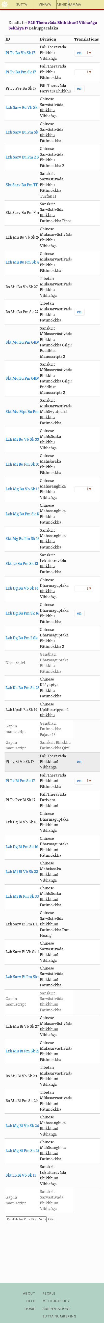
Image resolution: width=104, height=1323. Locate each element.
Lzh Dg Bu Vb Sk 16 (22, 589)
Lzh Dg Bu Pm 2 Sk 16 (24, 638)
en (79, 53)
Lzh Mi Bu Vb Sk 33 (22, 440)
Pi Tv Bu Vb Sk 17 (20, 53)
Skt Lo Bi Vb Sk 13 (21, 1176)
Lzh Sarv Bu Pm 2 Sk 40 (26, 157)
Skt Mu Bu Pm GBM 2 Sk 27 (29, 379)
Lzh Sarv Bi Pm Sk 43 (24, 977)
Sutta (21, 5)
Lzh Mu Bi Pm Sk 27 (23, 1051)
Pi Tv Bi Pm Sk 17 (20, 781)
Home (29, 1309)
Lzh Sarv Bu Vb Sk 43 (24, 108)
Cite (51, 1219)
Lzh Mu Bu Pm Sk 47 (23, 263)
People (49, 1294)
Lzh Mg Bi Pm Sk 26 (23, 1151)
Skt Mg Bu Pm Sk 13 (23, 539)
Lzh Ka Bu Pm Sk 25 (23, 688)
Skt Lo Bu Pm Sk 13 (22, 564)
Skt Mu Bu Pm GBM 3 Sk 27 (29, 343)
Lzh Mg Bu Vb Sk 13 (22, 489)
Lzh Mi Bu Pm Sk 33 (23, 465)
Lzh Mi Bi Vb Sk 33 (22, 872)
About (29, 1294)
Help (30, 1301)
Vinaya (45, 5)
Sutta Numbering (59, 1316)
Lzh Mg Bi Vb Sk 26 (22, 1126)
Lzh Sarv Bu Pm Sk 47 (24, 133)
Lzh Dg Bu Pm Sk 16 (22, 613)
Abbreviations (56, 1309)
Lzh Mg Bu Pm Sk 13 (23, 514)
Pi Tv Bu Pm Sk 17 (21, 72)
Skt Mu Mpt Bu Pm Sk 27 (27, 412)
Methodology (55, 1301)
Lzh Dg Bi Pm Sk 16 (22, 847)
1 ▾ (89, 53)
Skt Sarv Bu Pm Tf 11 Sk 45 (28, 185)
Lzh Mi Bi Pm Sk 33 (22, 897)
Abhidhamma (62, 5)
